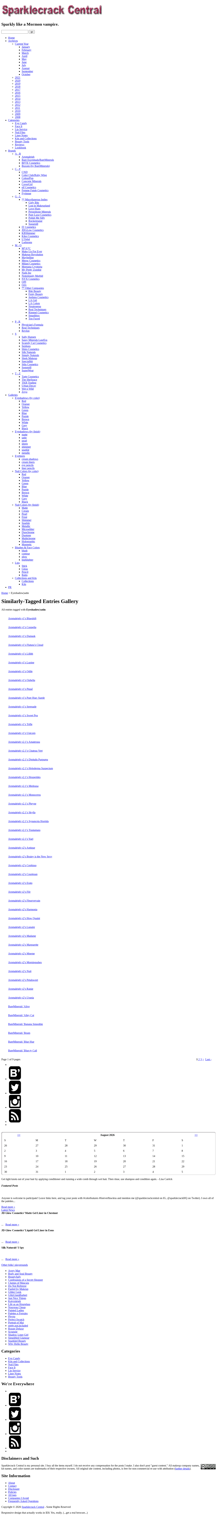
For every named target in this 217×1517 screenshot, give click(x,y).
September (27, 71)
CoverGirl (27, 184)
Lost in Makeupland (39, 205)
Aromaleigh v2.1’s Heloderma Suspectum (30, 768)
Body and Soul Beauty (20, 1273)
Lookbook (20, 147)
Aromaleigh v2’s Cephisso (22, 865)
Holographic (28, 541)
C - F (18, 169)
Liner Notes (21, 135)
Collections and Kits (26, 578)
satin (24, 437)
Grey (24, 425)
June (24, 62)
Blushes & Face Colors (27, 547)
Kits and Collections (26, 138)
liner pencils (28, 468)
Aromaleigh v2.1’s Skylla (21, 812)
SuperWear (28, 370)
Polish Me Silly (36, 217)
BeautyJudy (14, 1276)
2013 (17, 101)
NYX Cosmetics (31, 278)
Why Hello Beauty (18, 1343)
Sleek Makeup (29, 358)
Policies (12, 1492)
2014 (17, 98)
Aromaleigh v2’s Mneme (21, 953)
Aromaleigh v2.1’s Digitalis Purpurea (28, 759)
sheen (25, 443)
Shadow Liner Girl (18, 1334)
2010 (17, 111)
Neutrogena (34, 306)
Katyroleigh (14, 1301)
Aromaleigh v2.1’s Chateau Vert (25, 750)
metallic (26, 452)
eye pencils (28, 465)
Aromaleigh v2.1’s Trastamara (24, 830)
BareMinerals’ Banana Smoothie (25, 1024)
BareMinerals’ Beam (19, 1032)
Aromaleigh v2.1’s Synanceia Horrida (28, 821)
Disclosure (13, 1488)
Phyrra (11, 1316)
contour (26, 553)
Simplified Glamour (18, 1337)
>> (196, 1135)
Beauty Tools (22, 141)
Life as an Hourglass (19, 1304)
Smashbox (34, 315)
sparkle (25, 449)
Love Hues (34, 208)
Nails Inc (26, 272)
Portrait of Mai (16, 1322)
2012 (17, 104)
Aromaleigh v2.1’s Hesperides (24, 777)
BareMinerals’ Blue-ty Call (22, 1050)
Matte (25, 507)
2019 (17, 83)
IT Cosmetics (29, 227)
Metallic (26, 526)
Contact (12, 1485)
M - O (18, 245)
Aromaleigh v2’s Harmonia (22, 909)
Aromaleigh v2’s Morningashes (25, 962)
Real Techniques (37, 309)
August (25, 68)
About (11, 1482)
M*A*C (26, 248)
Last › (208, 1059)
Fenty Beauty (35, 294)
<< (18, 1135)
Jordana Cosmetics (38, 297)
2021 (17, 77)
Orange (26, 404)
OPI (24, 282)
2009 (17, 114)
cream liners (28, 462)
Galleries (13, 394)
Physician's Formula (32, 324)
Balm (24, 575)
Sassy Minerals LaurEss (34, 340)
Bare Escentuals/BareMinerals (38, 159)
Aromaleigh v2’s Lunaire (21, 927)
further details (182, 1468)
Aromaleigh (28, 156)
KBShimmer (28, 233)
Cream (25, 510)
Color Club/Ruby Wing (34, 175)
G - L (18, 196)
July (24, 65)
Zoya (24, 391)
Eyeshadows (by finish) (27, 431)
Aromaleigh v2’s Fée (19, 891)
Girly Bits (33, 202)
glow (24, 556)
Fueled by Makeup (18, 1289)
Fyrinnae (26, 193)
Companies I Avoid (18, 1498)
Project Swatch (16, 1319)
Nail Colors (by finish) (27, 504)
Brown (25, 419)
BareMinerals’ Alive (19, 1006)
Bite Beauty (34, 291)
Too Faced (34, 318)
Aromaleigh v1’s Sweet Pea (23, 715)
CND (25, 172)
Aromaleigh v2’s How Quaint (24, 918)
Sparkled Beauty (17, 1340)
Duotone (26, 535)
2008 (17, 117)
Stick (24, 565)
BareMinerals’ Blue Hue (21, 1041)
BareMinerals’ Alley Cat (21, 1015)
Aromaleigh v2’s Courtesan (22, 874)
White (25, 422)
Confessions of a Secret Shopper (25, 1279)
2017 (17, 89)
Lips (17, 562)
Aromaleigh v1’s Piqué (20, 689)
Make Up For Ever (32, 251)
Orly (24, 285)
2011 (17, 108)
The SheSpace (29, 379)
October (26, 74)
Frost (24, 517)
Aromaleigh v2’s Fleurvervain (24, 900)
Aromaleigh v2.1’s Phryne (22, 803)
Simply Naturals (30, 355)
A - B (18, 153)
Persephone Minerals (39, 211)
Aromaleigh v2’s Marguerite (23, 944)
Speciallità (27, 361)
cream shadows (30, 459)
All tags (12, 1495)
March (25, 53)
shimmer (26, 446)
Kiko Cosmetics (30, 236)
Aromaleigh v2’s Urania (21, 997)
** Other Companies (33, 288)
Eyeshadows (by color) (27, 398)
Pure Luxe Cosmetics (39, 214)
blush (24, 550)
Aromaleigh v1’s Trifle (20, 724)
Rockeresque (35, 220)
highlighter (27, 559)
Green (25, 410)
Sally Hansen (29, 336)
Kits (24, 584)
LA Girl (32, 300)
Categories (13, 120)
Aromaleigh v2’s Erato (20, 883)
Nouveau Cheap (17, 1307)
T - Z (18, 373)
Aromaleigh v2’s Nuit (19, 971)
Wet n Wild (28, 388)
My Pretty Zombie (31, 269)
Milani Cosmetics (31, 263)
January (26, 46)
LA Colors (34, 303)
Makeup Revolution (32, 254)
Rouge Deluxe (16, 1328)
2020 (17, 80)
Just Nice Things (17, 1298)
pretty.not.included (18, 1325)
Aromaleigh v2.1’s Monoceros (24, 794)
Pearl (24, 514)
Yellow (25, 407)
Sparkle (26, 523)
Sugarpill (33, 224)
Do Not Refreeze (17, 1285)
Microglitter (28, 529)
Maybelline (28, 257)
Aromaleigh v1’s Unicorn (21, 733)
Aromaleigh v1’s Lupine (21, 662)
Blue (24, 413)
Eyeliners (20, 456)
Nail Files (20, 132)
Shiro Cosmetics (30, 349)
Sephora (26, 346)
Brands (12, 150)
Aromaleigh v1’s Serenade (22, 706)
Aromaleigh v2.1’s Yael (20, 838)
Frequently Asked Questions (23, 1501)
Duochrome (28, 532)
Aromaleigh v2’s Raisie (20, 988)
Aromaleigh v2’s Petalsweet (23, 980)
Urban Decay (29, 385)
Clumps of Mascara (18, 1282)
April (24, 56)
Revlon (25, 330)
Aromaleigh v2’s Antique (21, 847)
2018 (17, 86)
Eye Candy (21, 123)
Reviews (19, 144)
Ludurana (27, 242)
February (26, 50)
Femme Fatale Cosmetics (35, 190)
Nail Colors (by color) (26, 471)
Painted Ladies (16, 1310)
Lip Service (21, 129)
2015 (17, 95)
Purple (25, 416)
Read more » (8, 1206)
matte (24, 434)
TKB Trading (29, 382)
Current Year (21, 43)
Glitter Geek (14, 1292)
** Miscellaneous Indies (34, 199)
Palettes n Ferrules (18, 1313)
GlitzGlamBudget (17, 1295)
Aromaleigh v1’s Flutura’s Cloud (25, 644)
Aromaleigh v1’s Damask (21, 636)
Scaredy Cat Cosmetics (34, 343)
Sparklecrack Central (33, 1506)
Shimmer (26, 520)
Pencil (25, 572)
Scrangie (12, 1331)
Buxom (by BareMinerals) (36, 166)
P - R (17, 321)
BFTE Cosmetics (31, 162)
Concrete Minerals (31, 181)
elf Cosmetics (29, 187)
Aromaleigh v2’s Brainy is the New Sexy (30, 856)
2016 (17, 92)
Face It (18, 126)
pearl (24, 440)
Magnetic (27, 544)
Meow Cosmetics (31, 260)
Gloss (25, 568)
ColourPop (27, 178)
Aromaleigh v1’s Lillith (20, 653)
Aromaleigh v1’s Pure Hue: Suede (26, 697)
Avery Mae (14, 1270)
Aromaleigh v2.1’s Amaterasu (24, 741)
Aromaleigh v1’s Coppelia (22, 627)
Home (11, 37)
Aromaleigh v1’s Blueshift (22, 618)
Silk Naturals (29, 352)
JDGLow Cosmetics (33, 230)
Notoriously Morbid (32, 275)
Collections (28, 581)
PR (10, 587)
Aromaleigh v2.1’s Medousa (23, 786)
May (24, 59)
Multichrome (28, 538)
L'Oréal (26, 239)
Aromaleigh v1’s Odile (20, 671)
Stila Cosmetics (30, 364)
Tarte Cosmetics (30, 376)
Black (25, 428)
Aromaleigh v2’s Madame (22, 935)
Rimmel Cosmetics (38, 312)
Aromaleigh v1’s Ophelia (21, 680)
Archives (13, 40)
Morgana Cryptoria (32, 266)
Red (24, 401)
